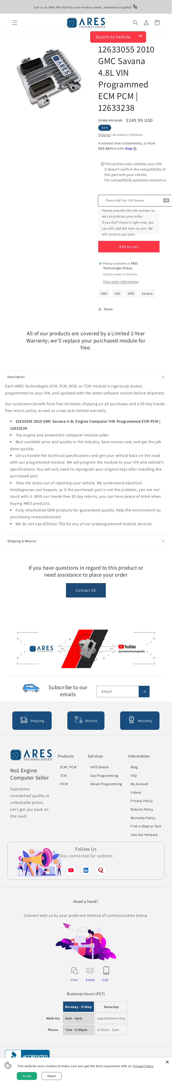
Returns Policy (142, 809)
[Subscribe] (144, 691)
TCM (63, 775)
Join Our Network (144, 834)
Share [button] (108, 309)
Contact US (86, 590)
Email (90, 979)
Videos (136, 792)
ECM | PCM (68, 767)
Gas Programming (104, 775)
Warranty (145, 720)
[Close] (167, 1062)
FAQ (134, 775)
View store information (121, 281)
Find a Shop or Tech (146, 826)
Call (105, 979)
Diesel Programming (106, 784)
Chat (74, 979)
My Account (139, 784)
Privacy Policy (142, 800)
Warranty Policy (143, 817)
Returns (91, 720)
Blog (134, 767)
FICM (64, 784)
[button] (14, 22)
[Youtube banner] (85, 650)
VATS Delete (99, 767)
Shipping (104, 135)
